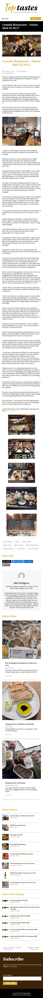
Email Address (7, 975)
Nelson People (18, 545)
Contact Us (35, 19)
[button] (5, 19)
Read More (8, 676)
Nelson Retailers (8, 549)
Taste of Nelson (33, 549)
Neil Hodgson (7, 542)
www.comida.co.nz (12, 411)
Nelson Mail (7, 545)
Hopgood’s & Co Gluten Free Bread (19, 724)
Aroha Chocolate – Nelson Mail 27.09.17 (11, 948)
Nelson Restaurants (32, 545)
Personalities (21, 549)
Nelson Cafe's (26, 542)
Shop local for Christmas (15, 783)
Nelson (17, 542)
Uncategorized (8, 73)
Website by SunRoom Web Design (21, 995)
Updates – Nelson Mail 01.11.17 (31, 948)
